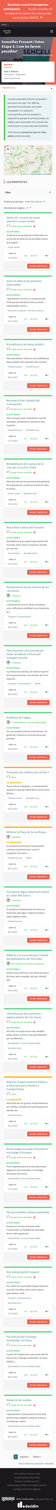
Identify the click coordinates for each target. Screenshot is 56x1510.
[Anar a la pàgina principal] (7, 32)
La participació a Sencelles (27, 1477)
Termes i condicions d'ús (26, 1481)
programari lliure (43, 1499)
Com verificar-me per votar (26, 1473)
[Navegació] (51, 31)
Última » (37, 1456)
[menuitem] (5, 24)
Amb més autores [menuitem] (33, 201)
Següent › (24, 1456)
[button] (8, 149)
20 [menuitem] (27, 208)
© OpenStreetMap (35, 174)
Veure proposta (40, 266)
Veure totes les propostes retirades (36, 1463)
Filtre (8, 192)
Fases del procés (12, 78)
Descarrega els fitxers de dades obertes (26, 1485)
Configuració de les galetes (26, 1488)
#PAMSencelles (10, 55)
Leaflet (25, 174)
